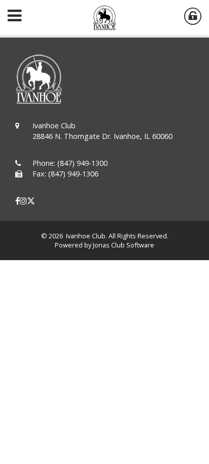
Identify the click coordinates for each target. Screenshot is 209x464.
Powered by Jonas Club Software (104, 244)
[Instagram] (23, 200)
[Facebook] (17, 200)
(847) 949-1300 (82, 163)
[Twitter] (31, 200)
